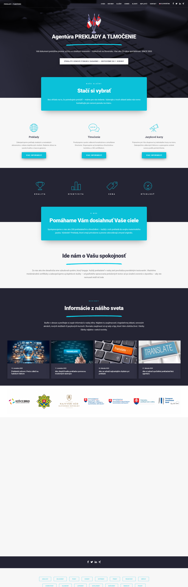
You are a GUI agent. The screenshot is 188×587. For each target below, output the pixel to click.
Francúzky (129, 579)
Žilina (154, 14)
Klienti (135, 4)
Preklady (122, 11)
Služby (119, 4)
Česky (74, 579)
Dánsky (87, 579)
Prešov (155, 23)
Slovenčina (165, 3)
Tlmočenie (123, 14)
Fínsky (115, 579)
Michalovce (156, 20)
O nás (103, 4)
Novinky (111, 4)
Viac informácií (34, 155)
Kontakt (153, 4)
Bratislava (156, 11)
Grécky (143, 579)
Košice (155, 17)
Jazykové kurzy (124, 17)
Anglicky (45, 579)
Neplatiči (143, 4)
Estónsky (101, 579)
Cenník (126, 4)
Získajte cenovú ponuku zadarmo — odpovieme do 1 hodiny (94, 61)
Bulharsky (60, 579)
